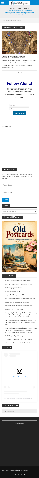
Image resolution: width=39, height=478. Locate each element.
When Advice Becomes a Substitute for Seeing (19, 284)
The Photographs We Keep (13, 288)
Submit (5, 200)
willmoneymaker (23, 398)
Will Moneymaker (9, 398)
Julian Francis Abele (13, 56)
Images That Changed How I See (15, 295)
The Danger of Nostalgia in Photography (17, 302)
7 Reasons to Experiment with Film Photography (20, 343)
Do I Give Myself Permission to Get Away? (18, 280)
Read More (19, 72)
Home (4, 20)
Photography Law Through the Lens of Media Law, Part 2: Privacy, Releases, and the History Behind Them (21, 322)
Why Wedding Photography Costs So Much (18, 306)
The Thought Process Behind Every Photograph (20, 298)
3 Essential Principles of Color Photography (18, 339)
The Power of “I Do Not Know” (14, 309)
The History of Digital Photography (15, 336)
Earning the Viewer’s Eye (12, 291)
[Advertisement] (19, 146)
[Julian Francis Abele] (19, 42)
